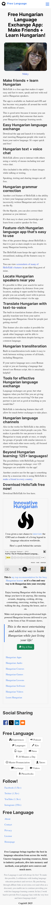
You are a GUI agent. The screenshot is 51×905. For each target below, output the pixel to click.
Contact (8, 824)
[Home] (4, 3)
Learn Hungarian (14, 697)
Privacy (8, 830)
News (34, 751)
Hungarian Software (15, 685)
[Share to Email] (22, 722)
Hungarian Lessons (15, 680)
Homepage (10, 841)
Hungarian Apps (13, 657)
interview (37, 533)
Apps (19, 751)
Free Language (17, 3)
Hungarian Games (14, 674)
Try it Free (26, 646)
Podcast (37, 739)
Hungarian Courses (15, 668)
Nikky (25, 73)
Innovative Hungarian (26, 504)
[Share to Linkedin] (17, 722)
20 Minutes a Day (26, 756)
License (8, 836)
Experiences (18, 739)
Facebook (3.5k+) (13, 787)
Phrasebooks (27, 773)
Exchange (18, 768)
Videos (36, 768)
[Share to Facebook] (5, 722)
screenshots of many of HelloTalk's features (21, 265)
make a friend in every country (17, 479)
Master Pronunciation (19, 762)
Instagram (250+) (13, 804)
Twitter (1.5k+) (12, 793)
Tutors (42, 762)
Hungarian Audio (14, 662)
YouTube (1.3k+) (13, 799)
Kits (36, 745)
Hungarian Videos (14, 691)
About (7, 818)
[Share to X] (11, 722)
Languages (19, 745)
